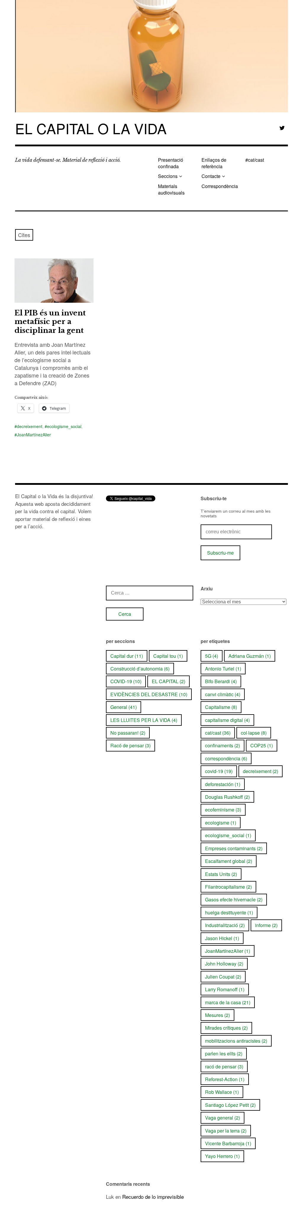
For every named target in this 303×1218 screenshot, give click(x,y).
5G (211, 655)
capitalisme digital (227, 720)
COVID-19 (125, 681)
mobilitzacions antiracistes (236, 1040)
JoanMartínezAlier (34, 435)
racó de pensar (224, 1066)
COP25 (261, 745)
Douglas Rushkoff (227, 796)
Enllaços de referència (214, 162)
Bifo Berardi (221, 681)
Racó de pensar (130, 745)
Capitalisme (221, 707)
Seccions (168, 176)
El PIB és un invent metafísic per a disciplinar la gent (50, 321)
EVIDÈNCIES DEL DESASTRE (148, 694)
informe (266, 925)
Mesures (217, 1015)
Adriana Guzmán (249, 655)
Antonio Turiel (223, 668)
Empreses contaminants (233, 848)
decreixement (29, 426)
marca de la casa (227, 1002)
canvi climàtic (222, 694)
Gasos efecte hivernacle (233, 899)
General (123, 707)
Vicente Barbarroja (228, 1143)
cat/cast (218, 732)
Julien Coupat (223, 976)
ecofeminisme (223, 809)
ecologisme (220, 822)
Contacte (211, 176)
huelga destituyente (229, 912)
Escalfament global (228, 861)
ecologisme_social (64, 426)
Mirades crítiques (226, 1027)
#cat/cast (254, 159)
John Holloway (224, 963)
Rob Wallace (222, 1092)
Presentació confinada (170, 162)
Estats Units (221, 874)
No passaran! (127, 732)
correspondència (226, 758)
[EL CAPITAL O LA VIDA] (151, 56)
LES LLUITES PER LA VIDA (143, 720)
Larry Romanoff (224, 989)
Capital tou (168, 655)
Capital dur (126, 655)
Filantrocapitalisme (228, 886)
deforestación (222, 784)
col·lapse (254, 732)
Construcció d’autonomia (140, 668)
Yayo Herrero (222, 1156)
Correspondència (220, 186)
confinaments (222, 745)
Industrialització (225, 925)
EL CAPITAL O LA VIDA (91, 128)
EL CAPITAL (168, 681)
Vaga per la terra (225, 1130)
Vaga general (222, 1117)
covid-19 (219, 771)
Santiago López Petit (230, 1105)
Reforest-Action (224, 1079)
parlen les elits (223, 1053)
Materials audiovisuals (171, 189)
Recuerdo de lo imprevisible (153, 1196)
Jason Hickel (222, 938)
